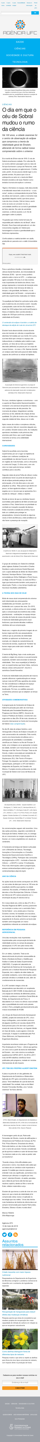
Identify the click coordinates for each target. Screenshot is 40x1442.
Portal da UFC (35, 5)
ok (35, 13)
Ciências (20, 48)
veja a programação (17, 723)
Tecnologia (20, 61)
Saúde (20, 41)
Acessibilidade (21, 3)
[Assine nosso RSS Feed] (15, 1234)
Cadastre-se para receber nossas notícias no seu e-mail (20, 1376)
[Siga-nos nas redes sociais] (4, 1234)
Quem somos (7, 1414)
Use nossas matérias (21, 1414)
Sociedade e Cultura (20, 55)
